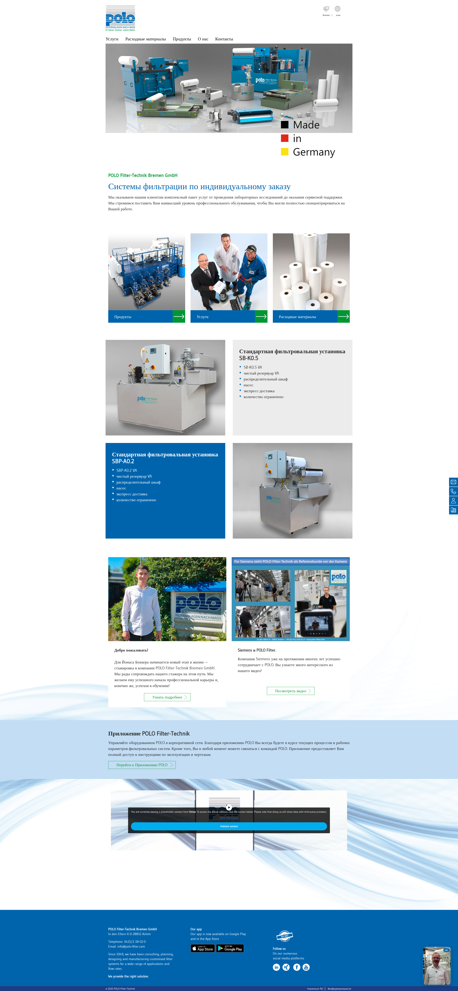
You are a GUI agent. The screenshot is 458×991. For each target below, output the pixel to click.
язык (338, 15)
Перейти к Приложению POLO (141, 764)
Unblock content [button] (229, 826)
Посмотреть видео (290, 690)
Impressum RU (315, 988)
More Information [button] (229, 817)
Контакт (326, 15)
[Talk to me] (437, 966)
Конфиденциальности (339, 988)
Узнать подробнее (167, 697)
